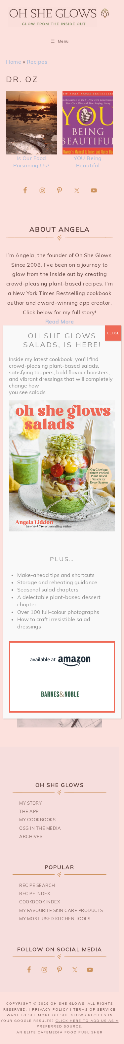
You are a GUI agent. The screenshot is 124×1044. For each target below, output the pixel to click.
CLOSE (113, 332)
